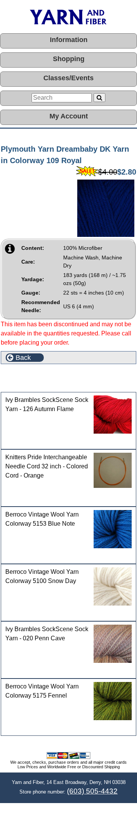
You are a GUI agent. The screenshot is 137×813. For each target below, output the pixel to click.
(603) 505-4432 (92, 791)
